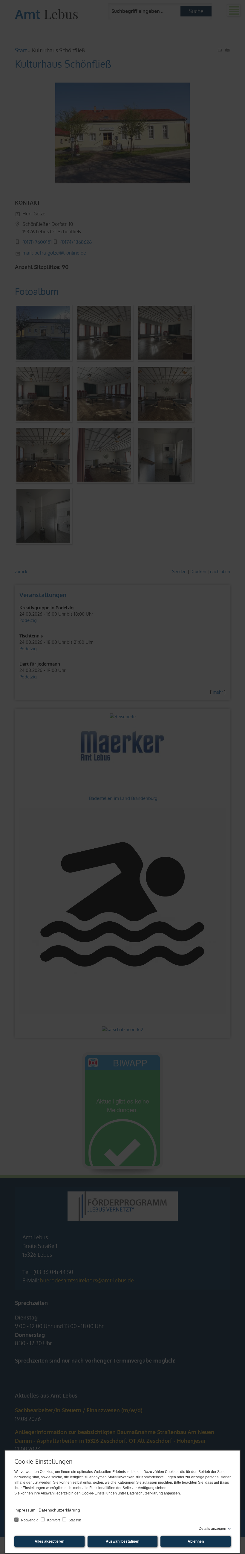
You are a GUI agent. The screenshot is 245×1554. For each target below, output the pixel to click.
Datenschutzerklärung (59, 1510)
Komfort (53, 1520)
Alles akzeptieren (49, 1541)
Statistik (74, 1520)
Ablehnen (196, 1541)
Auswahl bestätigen (122, 1541)
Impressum (25, 1510)
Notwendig (29, 1520)
